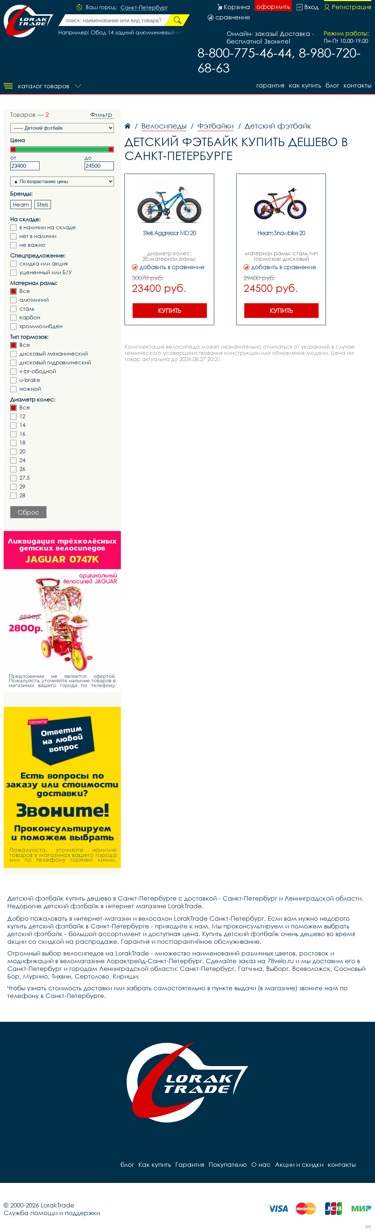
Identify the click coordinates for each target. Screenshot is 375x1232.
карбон (29, 317)
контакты (357, 85)
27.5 (24, 477)
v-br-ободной (37, 371)
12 (22, 416)
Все (24, 291)
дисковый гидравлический (55, 362)
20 (22, 451)
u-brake (29, 380)
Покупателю (228, 1164)
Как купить (305, 85)
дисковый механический (53, 353)
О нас (261, 1164)
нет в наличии (37, 236)
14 (22, 425)
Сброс (28, 512)
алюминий (34, 300)
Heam (21, 204)
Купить (169, 310)
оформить (273, 6)
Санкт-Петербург (144, 8)
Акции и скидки (299, 1164)
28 (22, 495)
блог (332, 85)
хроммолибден (41, 326)
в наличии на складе (47, 227)
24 (22, 460)
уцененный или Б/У (45, 272)
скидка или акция (43, 263)
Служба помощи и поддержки (52, 1213)
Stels (42, 204)
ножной (30, 389)
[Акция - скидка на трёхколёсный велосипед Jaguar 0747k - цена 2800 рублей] (62, 611)
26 (22, 469)
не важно (32, 245)
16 (22, 434)
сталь (26, 308)
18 (22, 442)
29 (22, 486)
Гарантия (270, 85)
